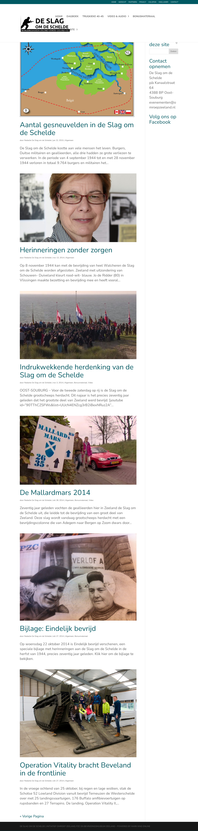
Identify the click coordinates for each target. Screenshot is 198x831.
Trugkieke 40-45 (93, 16)
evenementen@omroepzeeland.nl (162, 105)
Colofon (152, 2)
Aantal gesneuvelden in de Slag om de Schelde (77, 129)
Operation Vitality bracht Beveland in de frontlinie (75, 769)
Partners (132, 2)
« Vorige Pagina (32, 816)
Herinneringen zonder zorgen (66, 250)
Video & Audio (116, 16)
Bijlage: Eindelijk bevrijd (58, 628)
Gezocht (122, 2)
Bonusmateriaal (144, 16)
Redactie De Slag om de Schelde (37, 140)
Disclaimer (163, 2)
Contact (174, 2)
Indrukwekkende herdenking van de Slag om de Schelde (76, 371)
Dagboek (73, 16)
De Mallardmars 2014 (55, 492)
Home (113, 2)
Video (90, 382)
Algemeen (69, 140)
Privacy (142, 2)
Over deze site (65, 30)
